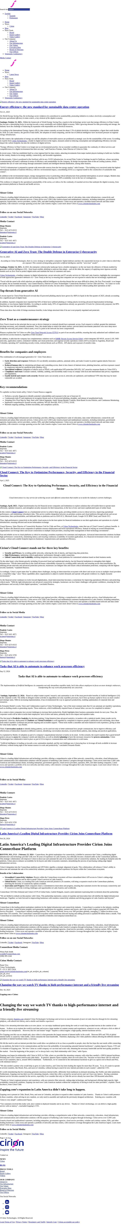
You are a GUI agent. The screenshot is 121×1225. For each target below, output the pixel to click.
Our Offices (13, 52)
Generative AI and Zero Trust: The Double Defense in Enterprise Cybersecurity (48, 251)
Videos (2, 1176)
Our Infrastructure (16, 43)
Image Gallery (14, 35)
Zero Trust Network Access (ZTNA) (44, 332)
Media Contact (5, 58)
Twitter (10, 217)
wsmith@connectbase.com (10, 954)
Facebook (18, 217)
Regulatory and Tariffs (36, 1222)
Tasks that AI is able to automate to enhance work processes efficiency (42, 666)
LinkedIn (3, 217)
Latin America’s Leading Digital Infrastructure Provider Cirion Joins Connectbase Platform (56, 833)
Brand (11, 33)
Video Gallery (14, 37)
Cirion (11, 26)
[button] (7, 14)
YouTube (35, 217)
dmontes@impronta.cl (8, 232)
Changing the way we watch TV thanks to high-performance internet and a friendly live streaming (59, 984)
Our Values (13, 45)
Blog (6, 28)
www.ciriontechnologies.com (89, 204)
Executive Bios (15, 47)
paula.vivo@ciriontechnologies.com (13, 971)
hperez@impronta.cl (7, 657)
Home (7, 22)
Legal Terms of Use (7, 1222)
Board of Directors (16, 50)
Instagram (27, 217)
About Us (13, 41)
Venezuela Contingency (13, 54)
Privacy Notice (21, 1222)
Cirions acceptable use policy (69, 1222)
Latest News (14, 74)
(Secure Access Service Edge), (69, 339)
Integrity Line (52, 1222)
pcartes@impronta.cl (7, 243)
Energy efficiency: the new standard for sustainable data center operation (44, 106)
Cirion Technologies (19, 141)
